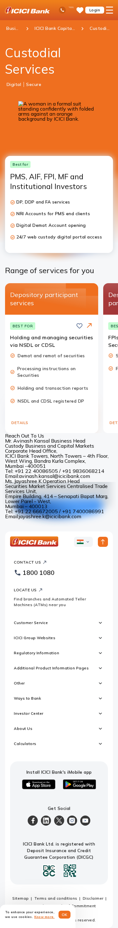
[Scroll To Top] (103, 542)
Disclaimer (93, 898)
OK (65, 914)
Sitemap (20, 898)
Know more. (44, 917)
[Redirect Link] (89, 325)
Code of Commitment (75, 905)
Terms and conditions (55, 898)
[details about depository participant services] (89, 326)
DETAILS (19, 422)
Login (94, 10)
